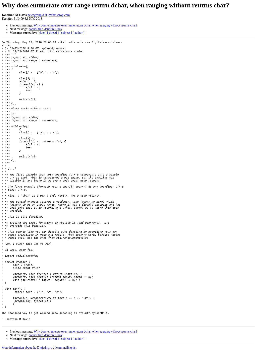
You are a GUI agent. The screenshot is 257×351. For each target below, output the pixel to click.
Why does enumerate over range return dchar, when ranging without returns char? (85, 25)
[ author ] (78, 32)
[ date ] (42, 32)
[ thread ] (53, 32)
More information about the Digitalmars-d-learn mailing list (39, 347)
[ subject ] (65, 32)
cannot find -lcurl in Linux (45, 29)
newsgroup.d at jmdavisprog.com (49, 15)
